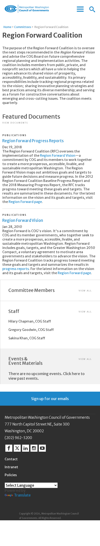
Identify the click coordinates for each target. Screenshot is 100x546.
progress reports (15, 269)
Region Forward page (25, 202)
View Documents (15, 122)
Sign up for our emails (50, 398)
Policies (11, 475)
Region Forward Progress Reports (33, 140)
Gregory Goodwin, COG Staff (31, 330)
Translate (22, 495)
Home (7, 27)
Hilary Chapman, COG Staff (29, 321)
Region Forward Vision (57, 155)
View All (85, 290)
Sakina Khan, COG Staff (26, 338)
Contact (11, 459)
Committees (22, 27)
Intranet (11, 467)
